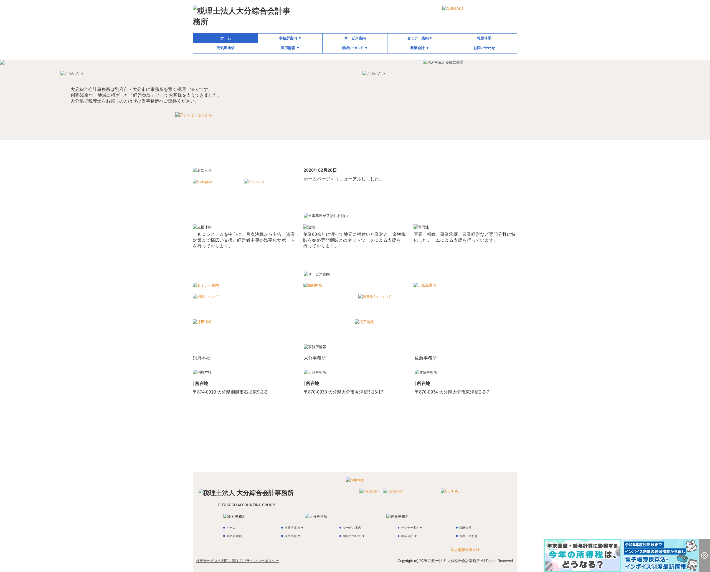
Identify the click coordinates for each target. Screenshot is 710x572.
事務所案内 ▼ (290, 38)
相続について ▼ (355, 48)
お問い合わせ (484, 48)
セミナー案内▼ (419, 38)
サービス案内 (355, 38)
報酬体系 (484, 38)
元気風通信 (226, 48)
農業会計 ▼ (419, 48)
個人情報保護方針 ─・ (469, 550)
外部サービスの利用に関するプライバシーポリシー (237, 561)
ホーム (225, 38)
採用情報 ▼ (290, 48)
